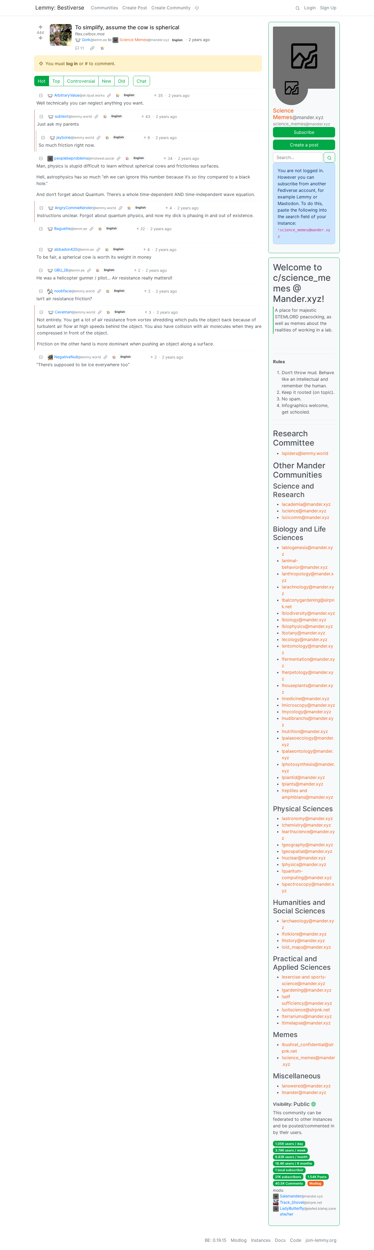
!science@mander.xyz (304, 510)
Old (121, 81)
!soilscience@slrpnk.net (306, 1009)
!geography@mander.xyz (307, 844)
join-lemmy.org (321, 1240)
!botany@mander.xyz (303, 633)
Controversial (81, 81)
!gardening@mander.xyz (307, 990)
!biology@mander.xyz (304, 619)
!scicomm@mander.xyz (305, 517)
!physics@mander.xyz (304, 864)
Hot (41, 81)
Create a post (304, 145)
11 (82, 48)
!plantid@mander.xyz (303, 777)
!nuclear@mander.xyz (304, 858)
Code (295, 1240)
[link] (92, 48)
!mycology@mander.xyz (306, 711)
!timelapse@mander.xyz (306, 1023)
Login (310, 7)
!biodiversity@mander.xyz (308, 613)
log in (72, 63)
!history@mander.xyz (303, 940)
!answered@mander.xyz (306, 1086)
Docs (280, 1240)
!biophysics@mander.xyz (307, 626)
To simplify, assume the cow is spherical (127, 27)
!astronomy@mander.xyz (307, 818)
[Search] (297, 7)
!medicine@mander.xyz (305, 698)
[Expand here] (61, 35)
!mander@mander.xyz (304, 1092)
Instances (261, 1240)
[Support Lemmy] (197, 7)
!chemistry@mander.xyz (306, 825)
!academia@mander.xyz (306, 504)
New (106, 81)
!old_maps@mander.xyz (306, 947)
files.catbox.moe (90, 33)
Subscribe (304, 132)
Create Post (134, 7)
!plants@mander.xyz (302, 784)
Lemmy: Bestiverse (59, 7)
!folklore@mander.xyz (304, 934)
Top (56, 81)
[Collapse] (40, 95)
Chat (141, 81)
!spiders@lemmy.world (305, 453)
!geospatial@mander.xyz (307, 851)
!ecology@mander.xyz (304, 639)
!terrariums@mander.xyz (307, 1016)
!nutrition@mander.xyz (305, 731)
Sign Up (328, 7)
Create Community (171, 7)
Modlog (315, 1183)
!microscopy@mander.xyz (308, 705)
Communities (104, 7)
